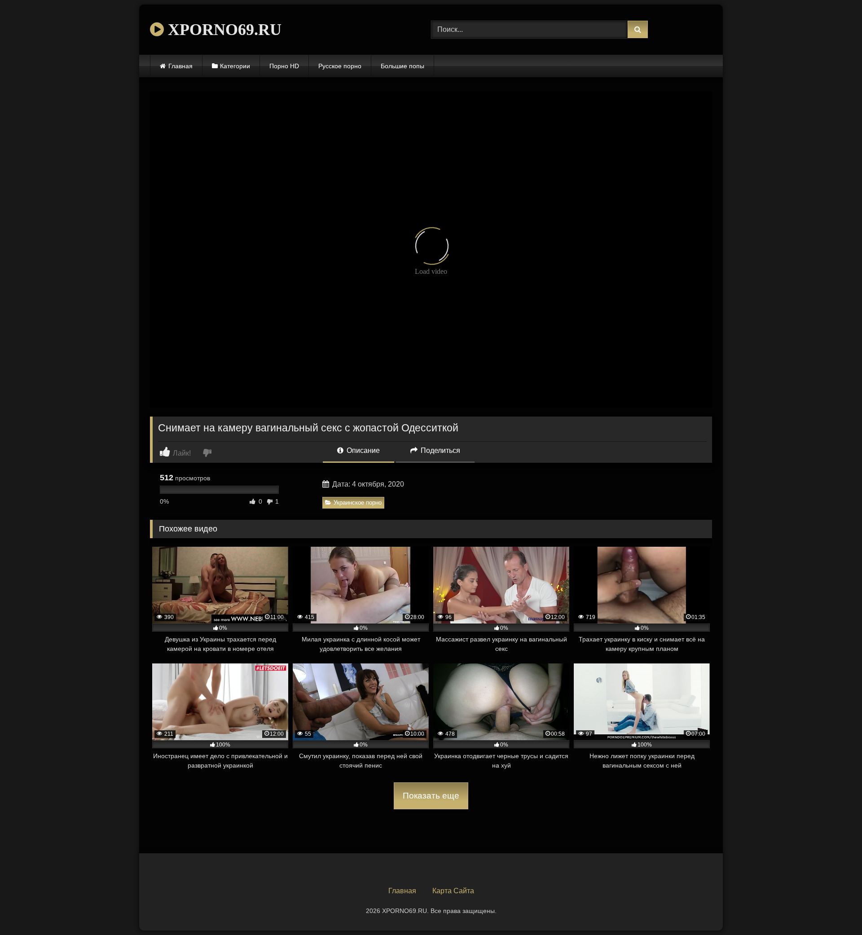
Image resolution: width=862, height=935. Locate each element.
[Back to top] (834, 908)
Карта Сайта (453, 891)
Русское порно (339, 66)
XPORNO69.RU (222, 30)
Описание (362, 450)
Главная (180, 66)
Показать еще (431, 795)
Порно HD (284, 66)
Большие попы (402, 66)
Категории (235, 66)
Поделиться (439, 450)
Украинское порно (358, 502)
